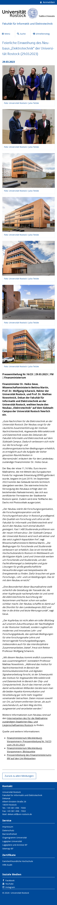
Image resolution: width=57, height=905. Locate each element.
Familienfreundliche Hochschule (17, 861)
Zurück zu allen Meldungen (19, 775)
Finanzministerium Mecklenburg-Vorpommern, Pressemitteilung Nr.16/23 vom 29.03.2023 (29, 741)
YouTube (9, 883)
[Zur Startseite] (28, 13)
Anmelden (48, 2)
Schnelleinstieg (42, 33)
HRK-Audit (7, 864)
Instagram (10, 887)
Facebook (10, 880)
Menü (7, 33)
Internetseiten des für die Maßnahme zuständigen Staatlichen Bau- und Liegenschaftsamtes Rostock (25, 722)
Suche (23, 33)
